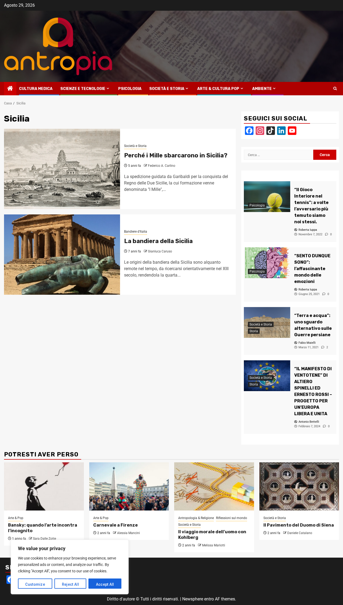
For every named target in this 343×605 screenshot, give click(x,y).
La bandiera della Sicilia (158, 241)
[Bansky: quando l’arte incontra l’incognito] (44, 486)
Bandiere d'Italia (135, 231)
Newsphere (192, 599)
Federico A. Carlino (161, 166)
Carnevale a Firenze (115, 525)
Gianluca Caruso (160, 251)
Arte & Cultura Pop (218, 88)
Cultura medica (36, 88)
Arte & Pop (15, 518)
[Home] (10, 89)
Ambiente (262, 88)
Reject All (70, 584)
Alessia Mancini (128, 533)
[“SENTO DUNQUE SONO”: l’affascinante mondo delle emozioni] (267, 262)
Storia (253, 331)
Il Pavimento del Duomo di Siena (298, 525)
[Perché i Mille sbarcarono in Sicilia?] (62, 169)
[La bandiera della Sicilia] (62, 254)
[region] (70, 567)
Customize (35, 584)
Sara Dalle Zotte (44, 538)
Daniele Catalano (299, 533)
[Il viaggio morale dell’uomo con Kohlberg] (214, 486)
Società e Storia (166, 88)
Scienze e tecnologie (82, 88)
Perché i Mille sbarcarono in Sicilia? (176, 155)
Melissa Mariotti (213, 545)
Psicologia (129, 88)
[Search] (335, 89)
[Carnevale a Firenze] (129, 486)
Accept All (105, 584)
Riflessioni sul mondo (231, 518)
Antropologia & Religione (196, 518)
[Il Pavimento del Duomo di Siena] (299, 486)
